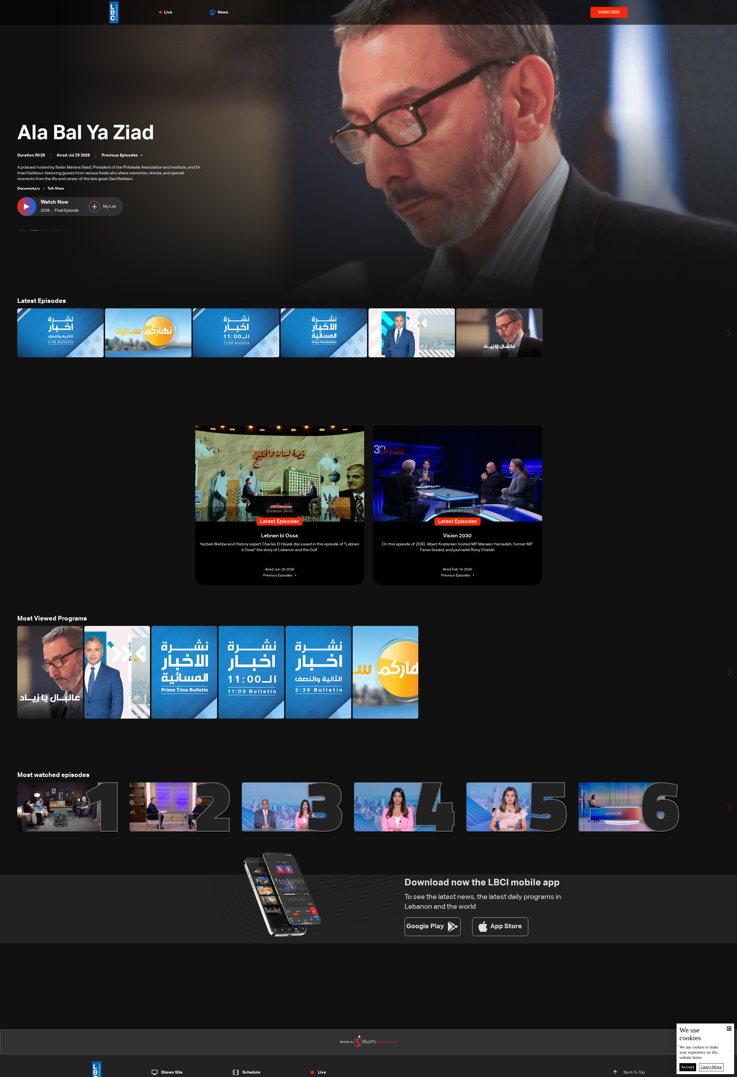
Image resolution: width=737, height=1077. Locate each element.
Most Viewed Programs (52, 619)
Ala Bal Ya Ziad (85, 133)
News (223, 12)
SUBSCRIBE (609, 12)
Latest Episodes (41, 301)
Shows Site (172, 1072)
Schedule (251, 1072)
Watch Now (54, 202)
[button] (22, 230)
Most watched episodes (53, 775)
